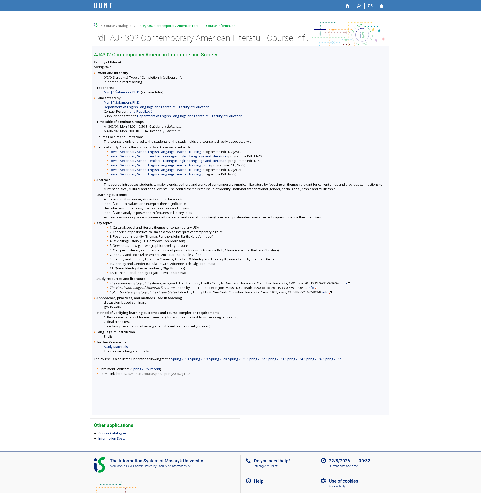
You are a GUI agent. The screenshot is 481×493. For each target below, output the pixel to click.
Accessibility (337, 486)
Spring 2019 (199, 359)
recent (155, 369)
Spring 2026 (313, 359)
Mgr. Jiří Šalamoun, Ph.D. (122, 92)
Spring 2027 (332, 359)
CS (370, 5)
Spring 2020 (218, 359)
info (344, 283)
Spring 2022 (256, 359)
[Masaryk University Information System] (103, 5)
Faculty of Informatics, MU (174, 466)
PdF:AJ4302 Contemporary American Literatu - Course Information (187, 25)
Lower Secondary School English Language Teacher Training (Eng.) (160, 165)
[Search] (359, 6)
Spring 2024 (294, 359)
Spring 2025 (140, 369)
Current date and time (343, 466)
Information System (113, 438)
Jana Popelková (141, 111)
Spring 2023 (275, 359)
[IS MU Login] (381, 6)
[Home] (347, 6)
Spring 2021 (237, 359)
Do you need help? (272, 460)
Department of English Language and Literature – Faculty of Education (156, 107)
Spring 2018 (180, 359)
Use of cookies (343, 481)
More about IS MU (122, 466)
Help (258, 481)
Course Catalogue (118, 25)
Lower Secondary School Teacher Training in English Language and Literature (168, 156)
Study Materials (116, 346)
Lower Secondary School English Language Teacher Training (155, 151)
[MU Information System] (96, 25)
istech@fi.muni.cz (266, 466)
